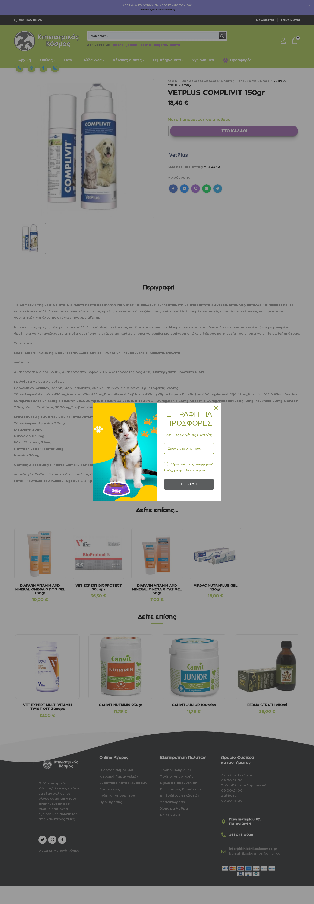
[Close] (216, 408)
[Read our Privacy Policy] (211, 470)
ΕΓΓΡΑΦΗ (189, 484)
